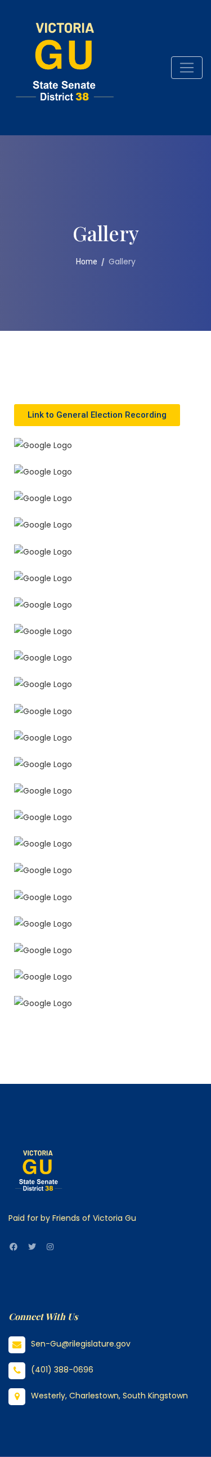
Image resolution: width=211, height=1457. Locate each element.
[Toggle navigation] (187, 67)
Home (86, 261)
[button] (97, 415)
